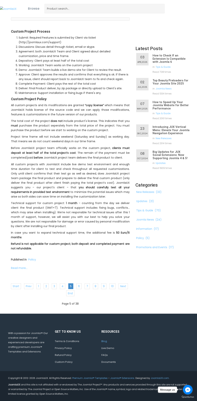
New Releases (164, 138)
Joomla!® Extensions (122, 378)
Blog (104, 341)
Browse (33, 8)
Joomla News (164, 88)
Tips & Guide (163, 67)
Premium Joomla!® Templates (90, 378)
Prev (29, 286)
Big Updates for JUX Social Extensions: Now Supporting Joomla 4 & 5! (170, 155)
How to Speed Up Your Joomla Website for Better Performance (171, 105)
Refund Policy (63, 355)
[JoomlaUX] (8, 8)
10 (112, 286)
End (70, 293)
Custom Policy (64, 362)
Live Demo (107, 348)
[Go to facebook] (188, 389)
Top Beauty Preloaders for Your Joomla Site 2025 (170, 82)
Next (123, 286)
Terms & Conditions (67, 341)
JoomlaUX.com (160, 378)
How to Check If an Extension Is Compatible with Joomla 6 (169, 59)
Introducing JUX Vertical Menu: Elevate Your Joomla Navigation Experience (171, 130)
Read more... (19, 268)
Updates (161, 163)
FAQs (104, 355)
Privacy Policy (63, 348)
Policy (32, 259)
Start (16, 286)
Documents (108, 362)
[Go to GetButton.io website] (188, 397)
